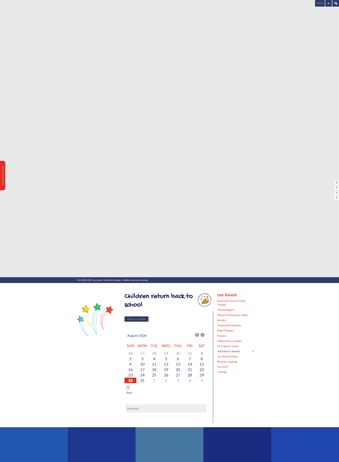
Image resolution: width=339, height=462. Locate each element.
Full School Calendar (112, 280)
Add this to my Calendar (136, 319)
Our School (97, 280)
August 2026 (137, 335)
